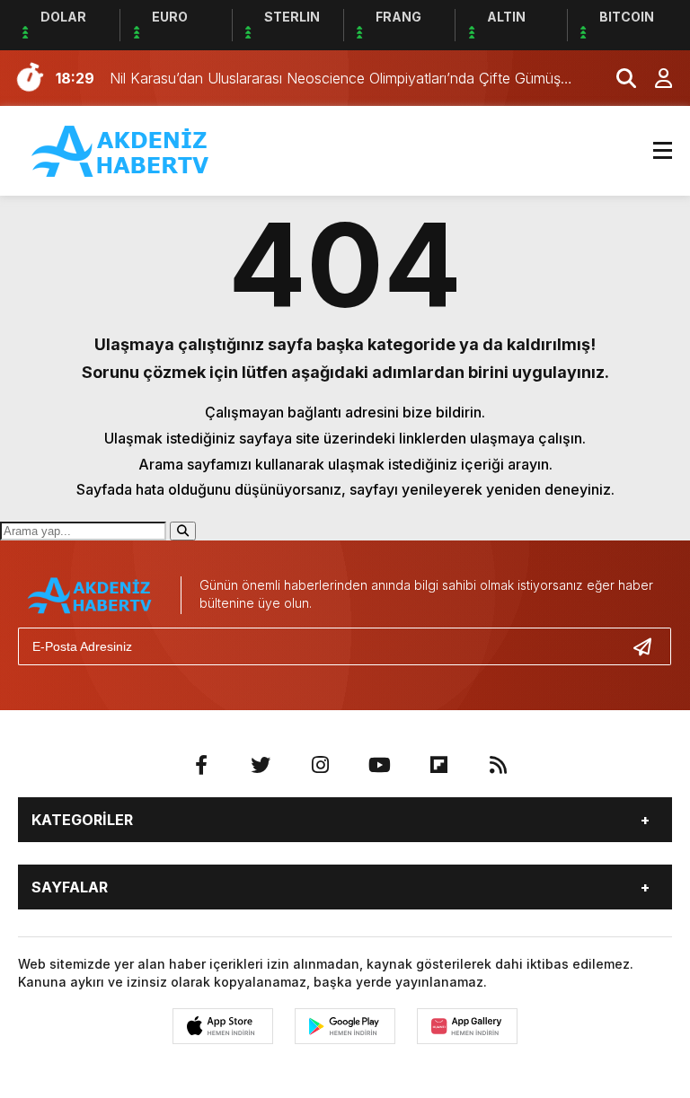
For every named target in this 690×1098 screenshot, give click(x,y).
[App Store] (222, 1026)
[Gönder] (649, 646)
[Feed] (498, 765)
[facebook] (201, 765)
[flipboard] (438, 765)
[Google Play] (345, 1026)
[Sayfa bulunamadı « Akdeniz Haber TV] (121, 149)
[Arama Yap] (618, 78)
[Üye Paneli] (654, 78)
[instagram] (320, 765)
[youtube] (379, 765)
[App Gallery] (467, 1026)
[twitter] (260, 765)
